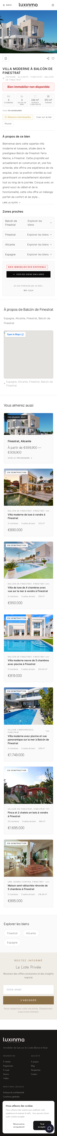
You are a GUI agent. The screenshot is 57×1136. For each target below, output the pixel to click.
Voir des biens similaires (30, 274)
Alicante (31, 933)
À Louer (6, 1070)
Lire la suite (10, 202)
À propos (34, 1061)
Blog (33, 1065)
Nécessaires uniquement (19, 1125)
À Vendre (6, 1061)
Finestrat (12, 933)
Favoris (6, 1074)
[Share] (48, 58)
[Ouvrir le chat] (49, 1128)
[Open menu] (52, 5)
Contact (34, 1074)
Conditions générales (11, 1096)
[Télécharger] (6, 58)
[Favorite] (53, 58)
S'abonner (28, 1000)
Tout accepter (42, 1125)
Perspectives (35, 1070)
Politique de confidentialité (13, 1092)
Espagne (12, 942)
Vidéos (6, 1078)
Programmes (8, 1065)
